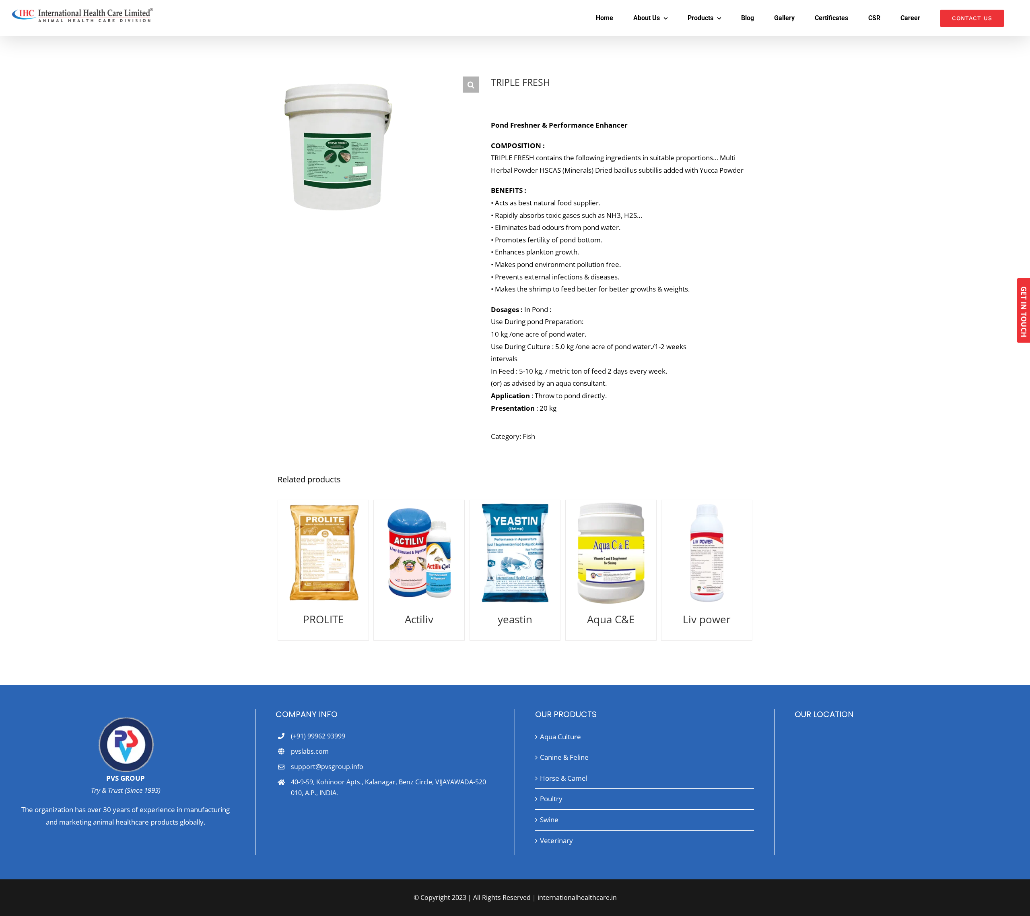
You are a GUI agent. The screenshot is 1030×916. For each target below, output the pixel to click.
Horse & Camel (563, 778)
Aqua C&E (610, 619)
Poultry (551, 798)
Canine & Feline (564, 757)
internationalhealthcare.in (577, 897)
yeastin (515, 619)
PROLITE (323, 619)
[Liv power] (706, 553)
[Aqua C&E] (611, 553)
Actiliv (419, 619)
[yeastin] (515, 553)
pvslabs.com (310, 751)
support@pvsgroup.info (327, 766)
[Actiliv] (419, 553)
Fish (529, 436)
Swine (549, 819)
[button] (471, 85)
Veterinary (556, 840)
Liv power (707, 619)
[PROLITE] (323, 553)
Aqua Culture (560, 736)
